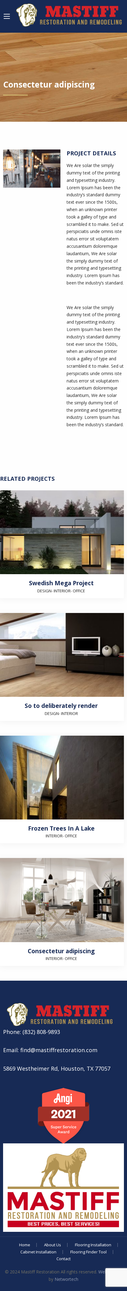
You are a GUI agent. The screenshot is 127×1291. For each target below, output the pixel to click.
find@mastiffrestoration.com (58, 1050)
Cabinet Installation (38, 1252)
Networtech (66, 1279)
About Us (52, 1245)
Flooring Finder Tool (88, 1252)
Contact (63, 1259)
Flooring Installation (93, 1245)
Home (24, 1245)
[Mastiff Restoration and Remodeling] (67, 13)
